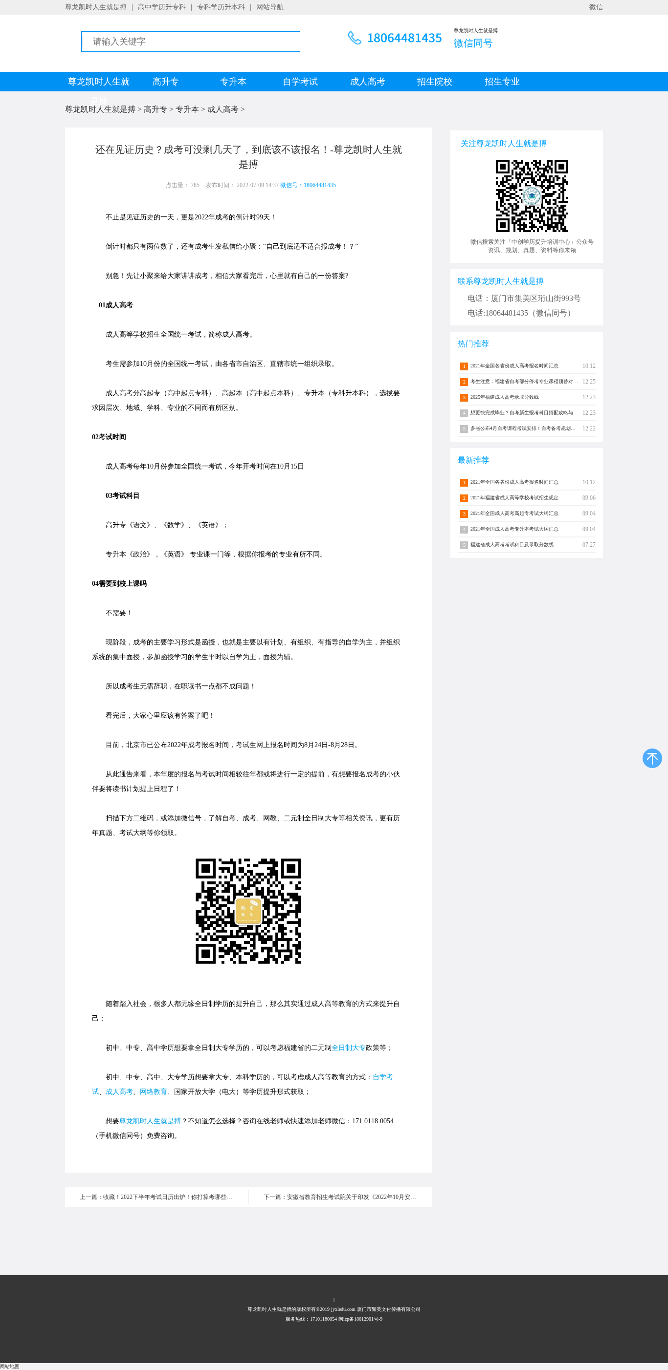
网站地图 (10, 1366)
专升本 (233, 81)
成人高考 (367, 81)
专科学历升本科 (221, 7)
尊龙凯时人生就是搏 (96, 7)
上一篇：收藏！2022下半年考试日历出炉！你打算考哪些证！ (159, 1197)
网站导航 (270, 7)
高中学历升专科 (162, 7)
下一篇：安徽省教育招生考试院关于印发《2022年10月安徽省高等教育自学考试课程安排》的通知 (348, 1197)
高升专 (166, 81)
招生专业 (502, 81)
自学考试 (300, 81)
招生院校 (434, 81)
